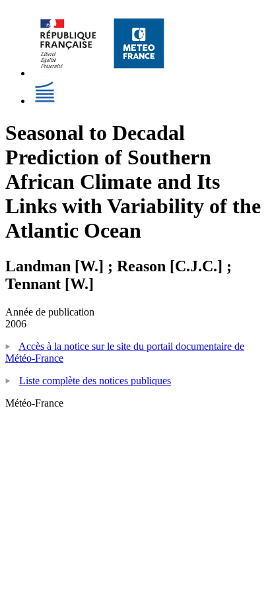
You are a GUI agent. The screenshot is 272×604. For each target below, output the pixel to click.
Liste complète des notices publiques (95, 380)
